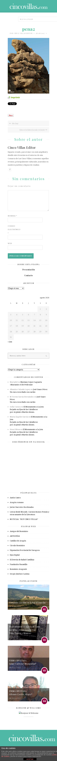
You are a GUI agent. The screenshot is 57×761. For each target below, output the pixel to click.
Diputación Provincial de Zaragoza (25, 550)
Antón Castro (15, 498)
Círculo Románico (17, 545)
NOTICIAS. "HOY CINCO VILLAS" (24, 519)
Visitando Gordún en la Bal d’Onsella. (27, 602)
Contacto (28, 275)
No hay (15, 123)
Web (10, 243)
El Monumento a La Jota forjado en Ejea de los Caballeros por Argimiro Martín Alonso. (27, 409)
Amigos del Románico (19, 531)
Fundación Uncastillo (18, 564)
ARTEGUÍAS (15, 536)
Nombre (12, 216)
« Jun (10, 342)
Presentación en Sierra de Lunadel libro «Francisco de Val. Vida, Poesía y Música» (24, 630)
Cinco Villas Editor (23, 33)
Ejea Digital (15, 555)
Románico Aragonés (18, 569)
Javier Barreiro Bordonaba (21, 507)
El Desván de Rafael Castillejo (22, 560)
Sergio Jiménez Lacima (19, 574)
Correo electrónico (13, 229)
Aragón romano (17, 502)
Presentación (28, 269)
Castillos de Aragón (18, 541)
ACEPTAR (29, 759)
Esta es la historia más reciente (32, 130)
